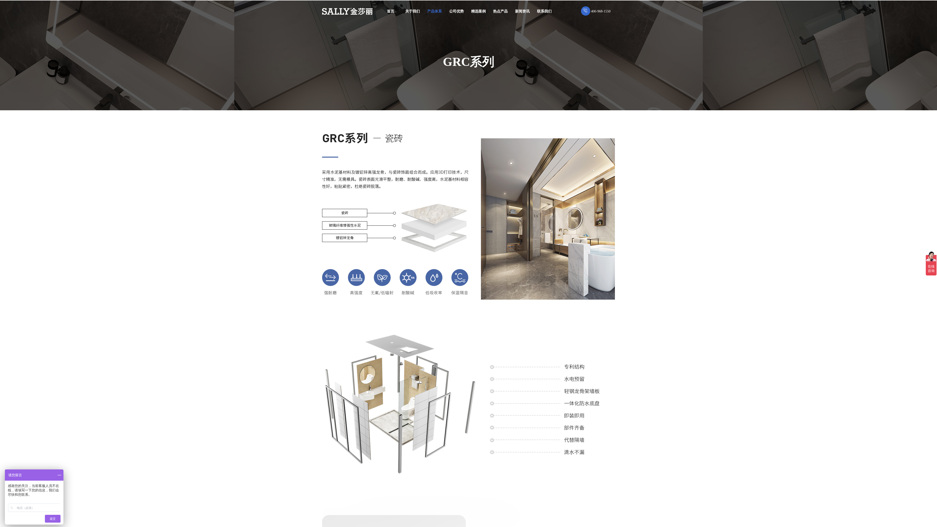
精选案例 (478, 11)
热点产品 (500, 11)
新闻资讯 (522, 11)
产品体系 (434, 11)
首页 (390, 11)
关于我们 (412, 11)
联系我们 (544, 11)
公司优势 (456, 11)
